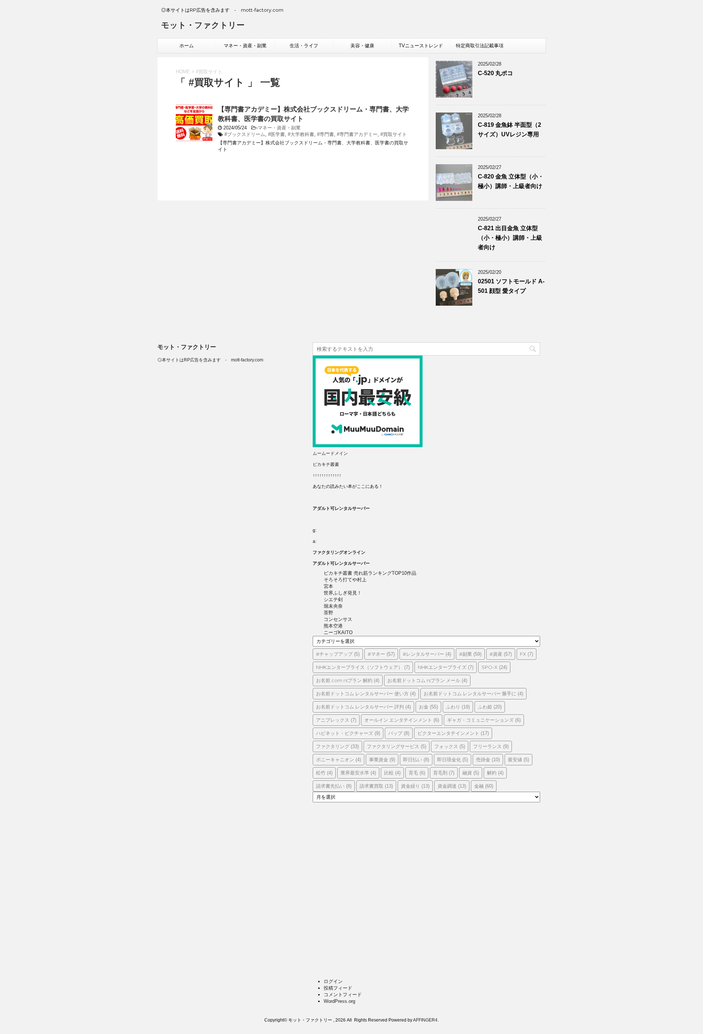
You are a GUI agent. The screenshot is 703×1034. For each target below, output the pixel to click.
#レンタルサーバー (427, 654)
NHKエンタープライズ (445, 667)
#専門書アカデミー (357, 134)
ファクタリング (337, 746)
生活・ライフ (304, 45)
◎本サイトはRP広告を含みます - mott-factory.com (210, 360)
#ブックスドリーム (244, 134)
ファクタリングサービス (396, 746)
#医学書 (276, 134)
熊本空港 (333, 626)
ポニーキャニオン (338, 759)
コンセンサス (338, 619)
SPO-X (494, 667)
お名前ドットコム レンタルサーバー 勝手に (473, 693)
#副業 (470, 654)
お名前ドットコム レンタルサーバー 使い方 (366, 693)
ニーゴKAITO (338, 632)
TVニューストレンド (421, 45)
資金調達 (452, 786)
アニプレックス (336, 720)
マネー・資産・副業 (245, 45)
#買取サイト (393, 134)
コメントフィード (343, 994)
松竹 (324, 773)
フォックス (449, 746)
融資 (470, 773)
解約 (495, 773)
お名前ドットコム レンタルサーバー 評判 (363, 707)
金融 (483, 786)
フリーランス (491, 746)
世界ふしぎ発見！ (343, 593)
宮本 (328, 586)
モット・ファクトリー (203, 25)
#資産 (501, 654)
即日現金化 (452, 759)
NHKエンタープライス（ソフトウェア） (363, 667)
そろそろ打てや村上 (345, 579)
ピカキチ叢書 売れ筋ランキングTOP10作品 (370, 573)
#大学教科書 (301, 134)
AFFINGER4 (425, 1020)
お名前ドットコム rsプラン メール (427, 680)
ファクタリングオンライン (339, 552)
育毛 (417, 773)
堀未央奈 (333, 606)
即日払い (416, 759)
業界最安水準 (358, 773)
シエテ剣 (333, 599)
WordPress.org (339, 1001)
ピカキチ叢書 (326, 464)
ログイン (333, 981)
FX (526, 654)
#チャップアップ (338, 654)
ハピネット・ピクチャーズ (348, 733)
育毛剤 (443, 773)
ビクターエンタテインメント (453, 733)
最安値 (518, 759)
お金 (428, 707)
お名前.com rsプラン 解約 (347, 680)
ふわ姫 (490, 707)
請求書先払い (334, 786)
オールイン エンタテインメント (401, 720)
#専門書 (325, 134)
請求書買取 (376, 786)
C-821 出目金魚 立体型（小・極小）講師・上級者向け (510, 237)
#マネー (381, 654)
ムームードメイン (330, 453)
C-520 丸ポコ (495, 73)
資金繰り (415, 786)
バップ (398, 733)
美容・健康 (362, 45)
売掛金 (488, 759)
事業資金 (382, 759)
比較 (392, 773)
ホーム (186, 45)
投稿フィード (338, 988)
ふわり (458, 707)
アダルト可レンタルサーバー (341, 508)
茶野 (328, 612)
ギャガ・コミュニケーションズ (484, 720)
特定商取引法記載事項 (479, 45)
